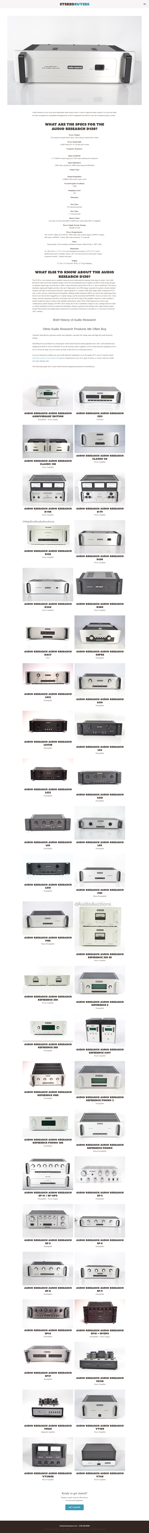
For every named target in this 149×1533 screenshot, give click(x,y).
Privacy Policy (66, 1529)
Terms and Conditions (51, 1529)
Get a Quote (74, 1507)
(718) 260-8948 (84, 1526)
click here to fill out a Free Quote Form (45, 358)
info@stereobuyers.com (68, 1526)
